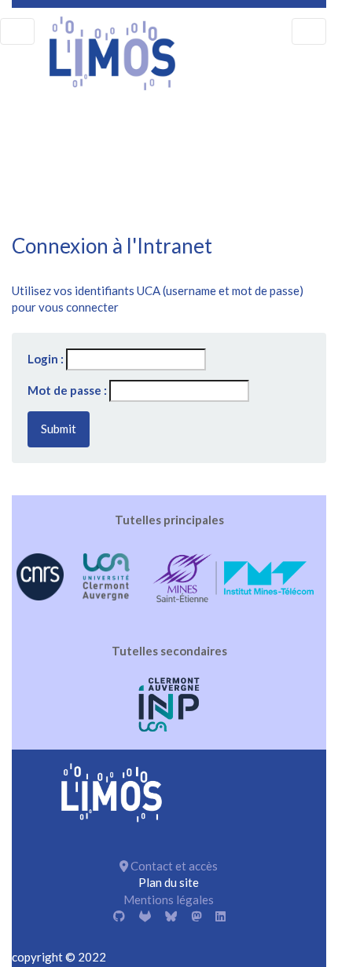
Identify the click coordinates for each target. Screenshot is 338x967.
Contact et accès (173, 866)
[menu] (17, 31)
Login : (46, 359)
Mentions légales (168, 899)
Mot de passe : (67, 390)
